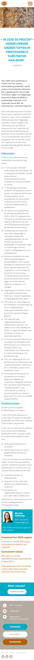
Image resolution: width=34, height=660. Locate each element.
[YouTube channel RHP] (6, 656)
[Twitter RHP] (10, 656)
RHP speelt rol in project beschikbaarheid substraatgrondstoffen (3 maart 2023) (16, 559)
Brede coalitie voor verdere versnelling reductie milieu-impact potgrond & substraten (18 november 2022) (16, 569)
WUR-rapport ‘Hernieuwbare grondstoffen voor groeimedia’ (15, 544)
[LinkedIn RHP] (2, 656)
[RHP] (4, 3)
